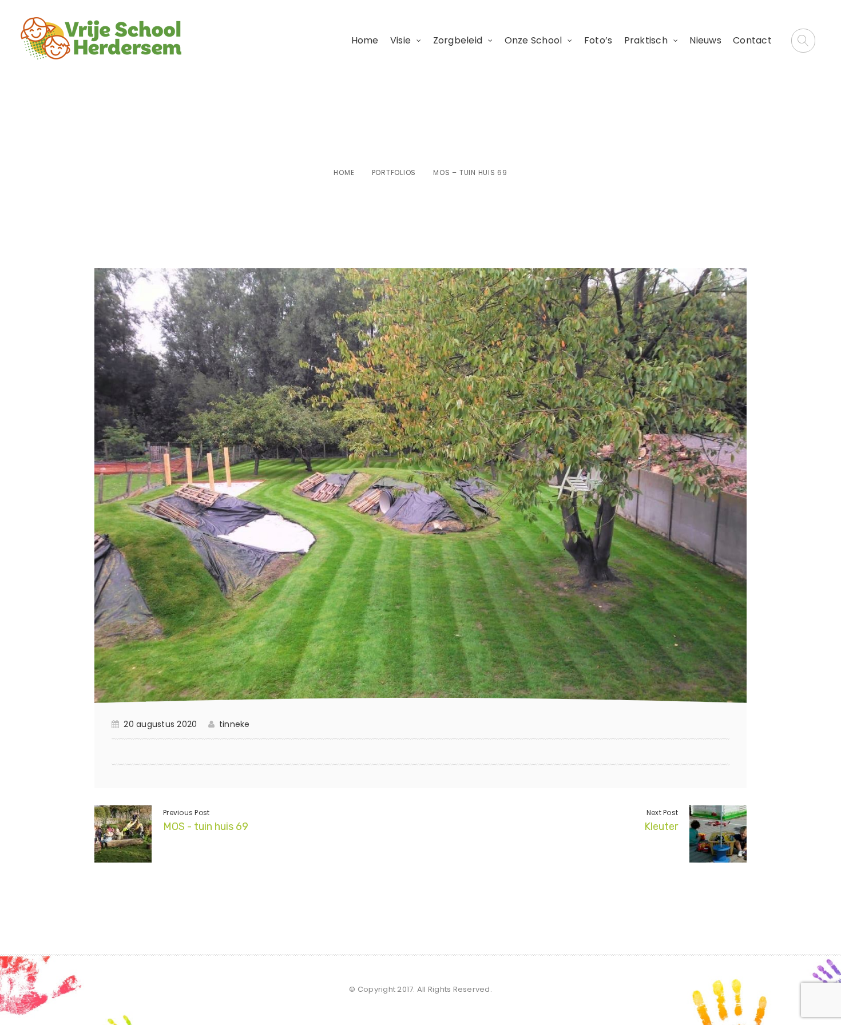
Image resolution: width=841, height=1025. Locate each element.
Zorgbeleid (458, 40)
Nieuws (705, 40)
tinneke (234, 724)
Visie (400, 40)
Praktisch (646, 40)
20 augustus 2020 (160, 724)
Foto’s (598, 40)
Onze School (533, 40)
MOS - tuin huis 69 (205, 826)
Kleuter (661, 826)
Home (365, 40)
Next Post (662, 812)
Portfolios (394, 172)
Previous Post (186, 812)
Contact (752, 40)
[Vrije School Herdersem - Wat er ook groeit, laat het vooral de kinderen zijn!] (100, 38)
